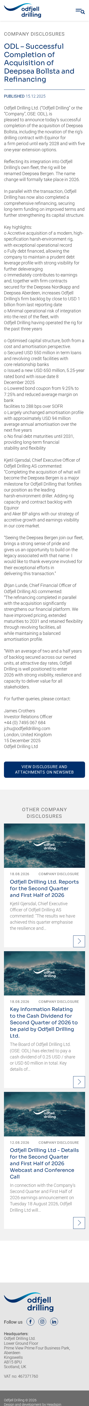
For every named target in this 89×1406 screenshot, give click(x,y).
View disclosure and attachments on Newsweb (44, 769)
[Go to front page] (22, 10)
